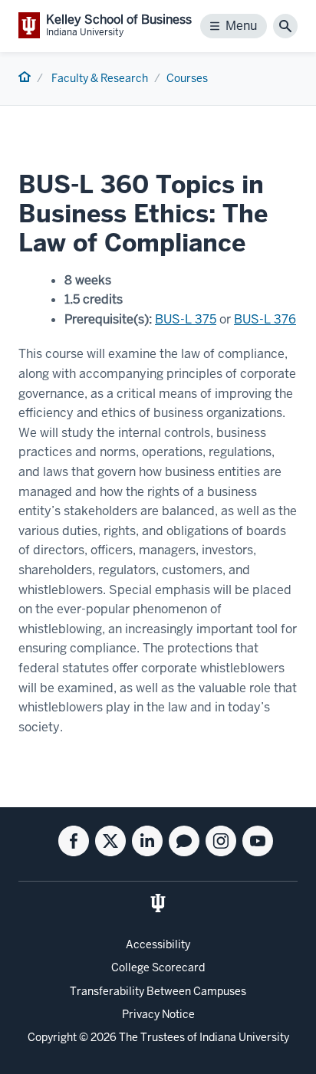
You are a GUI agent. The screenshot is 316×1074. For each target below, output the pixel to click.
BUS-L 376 (265, 319)
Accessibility (158, 944)
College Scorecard (158, 967)
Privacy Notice (158, 1014)
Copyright (52, 1037)
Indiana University (244, 1037)
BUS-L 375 (185, 319)
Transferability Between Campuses (158, 991)
